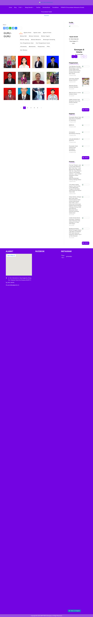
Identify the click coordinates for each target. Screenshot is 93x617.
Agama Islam (37, 32)
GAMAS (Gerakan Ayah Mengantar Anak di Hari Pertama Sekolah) (74, 101)
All (21, 32)
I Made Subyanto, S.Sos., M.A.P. (24, 94)
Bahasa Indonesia (34, 36)
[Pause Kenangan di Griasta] (75, 56)
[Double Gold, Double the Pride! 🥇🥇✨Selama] (74, 542)
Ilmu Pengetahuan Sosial (43, 43)
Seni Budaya (23, 50)
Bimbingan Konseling (49, 39)
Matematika (32, 46)
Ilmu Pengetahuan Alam (27, 43)
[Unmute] (85, 56)
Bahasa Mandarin (36, 39)
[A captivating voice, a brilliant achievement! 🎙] (83, 401)
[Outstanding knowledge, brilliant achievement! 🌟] (65, 397)
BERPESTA (71, 125)
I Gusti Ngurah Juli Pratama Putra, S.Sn (9, 94)
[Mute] (82, 56)
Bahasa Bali (23, 36)
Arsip (86, 109)
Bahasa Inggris (45, 36)
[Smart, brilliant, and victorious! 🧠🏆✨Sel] (83, 546)
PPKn (48, 46)
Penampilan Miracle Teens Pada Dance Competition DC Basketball (75, 119)
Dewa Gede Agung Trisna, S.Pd (52, 62)
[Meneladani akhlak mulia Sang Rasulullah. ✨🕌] (65, 303)
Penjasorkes (41, 46)
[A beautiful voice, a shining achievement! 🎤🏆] (65, 537)
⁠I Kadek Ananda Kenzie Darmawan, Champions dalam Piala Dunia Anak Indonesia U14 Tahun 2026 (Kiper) (74, 220)
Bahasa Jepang (24, 39)
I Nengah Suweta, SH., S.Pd (38, 94)
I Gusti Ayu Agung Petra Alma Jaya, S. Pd (24, 78)
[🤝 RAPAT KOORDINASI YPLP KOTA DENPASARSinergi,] (74, 299)
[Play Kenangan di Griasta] (73, 56)
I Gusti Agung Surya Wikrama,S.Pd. (9, 78)
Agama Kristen (47, 32)
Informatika (23, 46)
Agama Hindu (27, 32)
